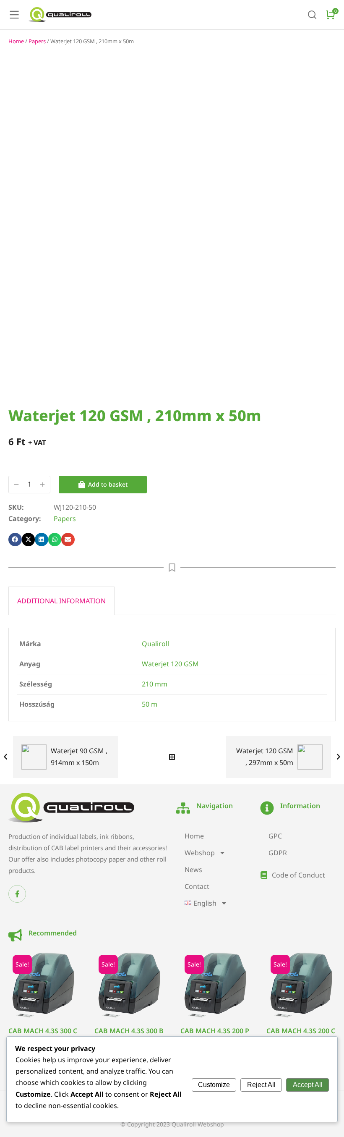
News (193, 869)
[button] (15, 539)
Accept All (308, 1084)
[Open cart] (331, 15)
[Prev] (7, 757)
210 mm (154, 684)
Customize (214, 1084)
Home (16, 41)
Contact (197, 886)
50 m (149, 704)
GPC (275, 836)
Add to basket (108, 484)
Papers (37, 41)
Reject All (261, 1084)
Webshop (200, 852)
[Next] (336, 757)
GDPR (277, 852)
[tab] (61, 601)
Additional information (61, 600)
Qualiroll (155, 643)
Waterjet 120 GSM (170, 663)
